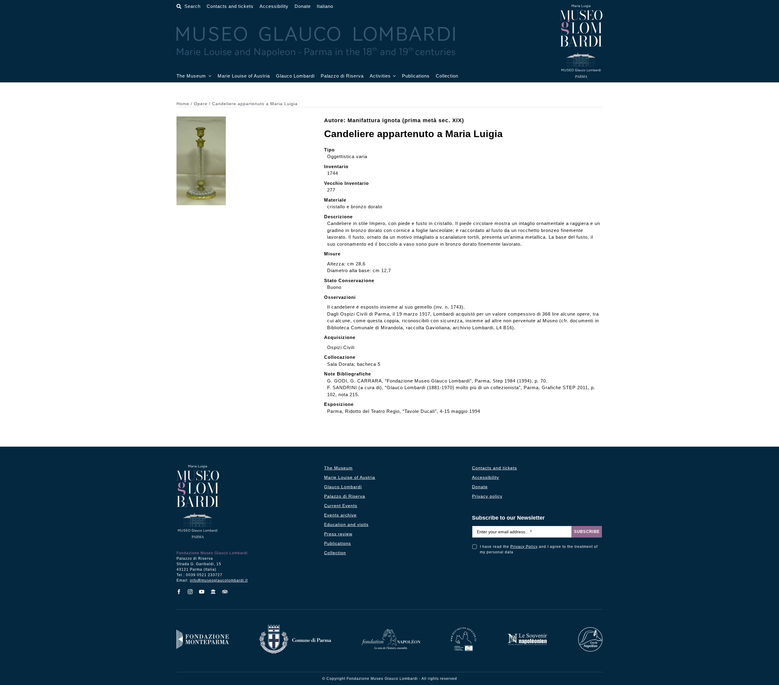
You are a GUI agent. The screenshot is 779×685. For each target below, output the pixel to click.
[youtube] (202, 591)
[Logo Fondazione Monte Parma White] (202, 632)
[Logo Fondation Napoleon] (390, 631)
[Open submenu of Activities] (393, 76)
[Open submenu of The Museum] (208, 76)
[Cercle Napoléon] (590, 629)
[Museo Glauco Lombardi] (581, 6)
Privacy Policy (524, 547)
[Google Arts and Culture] (213, 591)
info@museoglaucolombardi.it (219, 580)
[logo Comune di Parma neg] (295, 627)
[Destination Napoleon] (463, 629)
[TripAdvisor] (225, 591)
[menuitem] (325, 6)
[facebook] (179, 591)
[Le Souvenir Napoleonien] (527, 635)
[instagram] (190, 591)
